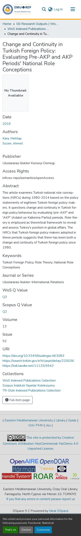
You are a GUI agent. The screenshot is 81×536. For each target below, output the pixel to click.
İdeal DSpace (59, 511)
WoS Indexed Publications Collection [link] (28, 29)
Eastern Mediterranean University (29, 420)
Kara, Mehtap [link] (12, 138)
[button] (16, 9)
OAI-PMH (36, 425)
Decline (26, 530)
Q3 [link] (4, 297)
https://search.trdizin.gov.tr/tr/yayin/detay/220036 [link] (38, 361)
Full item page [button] (19, 400)
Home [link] (6, 24)
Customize (43, 530)
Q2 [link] (4, 311)
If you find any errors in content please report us (40, 499)
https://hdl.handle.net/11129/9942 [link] (28, 365)
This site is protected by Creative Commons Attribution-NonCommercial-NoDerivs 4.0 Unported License (40, 443)
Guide (72, 420)
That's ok (10, 530)
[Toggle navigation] (73, 9)
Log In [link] (58, 9)
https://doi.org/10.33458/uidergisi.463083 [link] (33, 356)
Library (60, 420)
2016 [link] (6, 123)
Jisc (48, 425)
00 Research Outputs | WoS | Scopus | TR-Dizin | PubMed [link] (37, 24)
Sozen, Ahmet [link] (12, 143)
